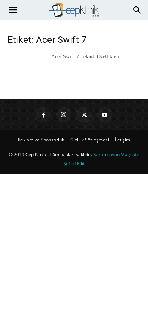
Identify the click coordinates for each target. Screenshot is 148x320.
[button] (13, 10)
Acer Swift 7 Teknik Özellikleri (85, 57)
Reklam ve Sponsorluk (41, 139)
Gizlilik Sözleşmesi (89, 139)
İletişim (122, 139)
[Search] (137, 10)
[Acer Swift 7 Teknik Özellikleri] (27, 66)
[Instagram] (63, 114)
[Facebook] (43, 114)
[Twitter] (84, 114)
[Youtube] (104, 114)
